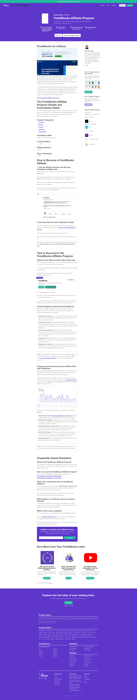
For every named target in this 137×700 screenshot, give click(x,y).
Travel (45, 639)
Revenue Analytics (87, 650)
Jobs (70, 635)
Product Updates (42, 622)
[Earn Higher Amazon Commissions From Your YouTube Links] (90, 558)
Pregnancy (56, 637)
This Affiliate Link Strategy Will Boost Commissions (74, 688)
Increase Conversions (73, 646)
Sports (90, 637)
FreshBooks (42, 281)
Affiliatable (55, 649)
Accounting (41, 122)
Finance (53, 634)
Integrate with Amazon (88, 655)
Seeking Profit (49, 622)
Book (93, 630)
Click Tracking (86, 661)
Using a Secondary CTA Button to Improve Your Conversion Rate (68, 568)
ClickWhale (55, 652)
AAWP (40, 649)
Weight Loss (62, 639)
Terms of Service (58, 682)
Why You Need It (47, 578)
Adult (52, 630)
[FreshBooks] (70, 283)
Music (92, 635)
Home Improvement (56, 635)
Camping (49, 632)
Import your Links (87, 662)
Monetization (88, 618)
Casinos (53, 632)
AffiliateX (40, 650)
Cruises (85, 632)
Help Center (86, 677)
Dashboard (71, 666)
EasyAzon (40, 654)
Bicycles (90, 630)
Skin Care (69, 637)
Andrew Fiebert (57, 23)
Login (85, 680)
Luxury (81, 635)
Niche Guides (94, 618)
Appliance (68, 630)
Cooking (74, 632)
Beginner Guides (60, 618)
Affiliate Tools (41, 618)
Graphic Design (84, 634)
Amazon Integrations (73, 648)
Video (48, 639)
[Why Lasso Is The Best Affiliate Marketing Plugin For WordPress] (47, 558)
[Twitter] (88, 65)
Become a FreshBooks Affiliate (71, 35)
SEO (55, 622)
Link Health (86, 664)
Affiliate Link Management (88, 646)
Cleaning (70, 632)
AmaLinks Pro (41, 652)
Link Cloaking (86, 657)
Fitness (60, 634)
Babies (79, 630)
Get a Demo (122, 5)
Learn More (41, 287)
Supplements (94, 637)
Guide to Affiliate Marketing (23, 5)
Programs (113, 5)
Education (82, 618)
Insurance (62, 635)
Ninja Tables (55, 656)
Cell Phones (60, 632)
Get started (130, 5)
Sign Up (85, 682)
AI (54, 630)
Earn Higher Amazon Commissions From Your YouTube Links (90, 568)
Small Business (42, 131)
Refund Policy (57, 684)
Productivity (61, 637)
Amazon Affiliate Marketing (51, 618)
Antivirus (64, 630)
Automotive (75, 630)
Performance (86, 666)
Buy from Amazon (90, 578)
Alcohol (60, 630)
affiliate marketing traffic (49, 516)
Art (71, 630)
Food (64, 634)
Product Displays (72, 662)
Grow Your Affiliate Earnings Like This (75, 691)
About (56, 675)
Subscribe (69, 537)
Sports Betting (85, 637)
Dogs (95, 632)
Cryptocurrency (90, 632)
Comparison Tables (72, 659)
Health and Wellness (42, 635)
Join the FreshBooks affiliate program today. (48, 97)
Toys (42, 639)
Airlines (56, 630)
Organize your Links (87, 659)
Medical (84, 635)
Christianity (66, 632)
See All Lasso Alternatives (44, 646)
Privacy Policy (57, 680)
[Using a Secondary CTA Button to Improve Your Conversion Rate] (69, 558)
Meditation (88, 635)
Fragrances (68, 634)
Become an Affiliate (58, 679)
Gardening (76, 634)
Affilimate (55, 650)
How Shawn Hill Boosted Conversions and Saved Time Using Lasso (75, 681)
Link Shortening (72, 657)
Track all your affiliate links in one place (61, 415)
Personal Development (47, 637)
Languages (73, 635)
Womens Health (68, 639)
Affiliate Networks (42, 630)
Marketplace (71, 655)
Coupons (78, 632)
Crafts (82, 632)
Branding (56, 677)
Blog (108, 5)
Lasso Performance (71, 380)
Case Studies (67, 618)
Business (41, 124)
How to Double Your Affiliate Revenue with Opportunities (74, 685)
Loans (77, 635)
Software (80, 637)
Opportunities (71, 664)
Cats (57, 632)
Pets (53, 637)
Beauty (86, 630)
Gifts (80, 634)
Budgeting (41, 632)
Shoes (65, 637)
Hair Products (90, 634)
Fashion (49, 634)
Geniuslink (41, 656)
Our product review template (48, 358)
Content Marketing (75, 618)
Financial (41, 127)
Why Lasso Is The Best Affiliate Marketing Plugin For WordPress (47, 568)
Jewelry (66, 635)
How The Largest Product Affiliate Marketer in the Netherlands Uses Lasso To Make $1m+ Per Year (75, 677)
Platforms (102, 5)
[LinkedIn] (86, 65)
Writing (73, 639)
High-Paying (42, 129)
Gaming (72, 634)
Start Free (58, 35)
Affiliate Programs (87, 679)
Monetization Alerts (87, 648)
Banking (82, 630)
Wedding (57, 639)
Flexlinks (54, 654)
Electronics (45, 634)
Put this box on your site (50, 287)
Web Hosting (52, 639)
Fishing (57, 634)
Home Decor (49, 635)
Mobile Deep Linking (73, 661)
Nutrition (40, 637)
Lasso (53, 292)
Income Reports (72, 650)
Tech (40, 639)
